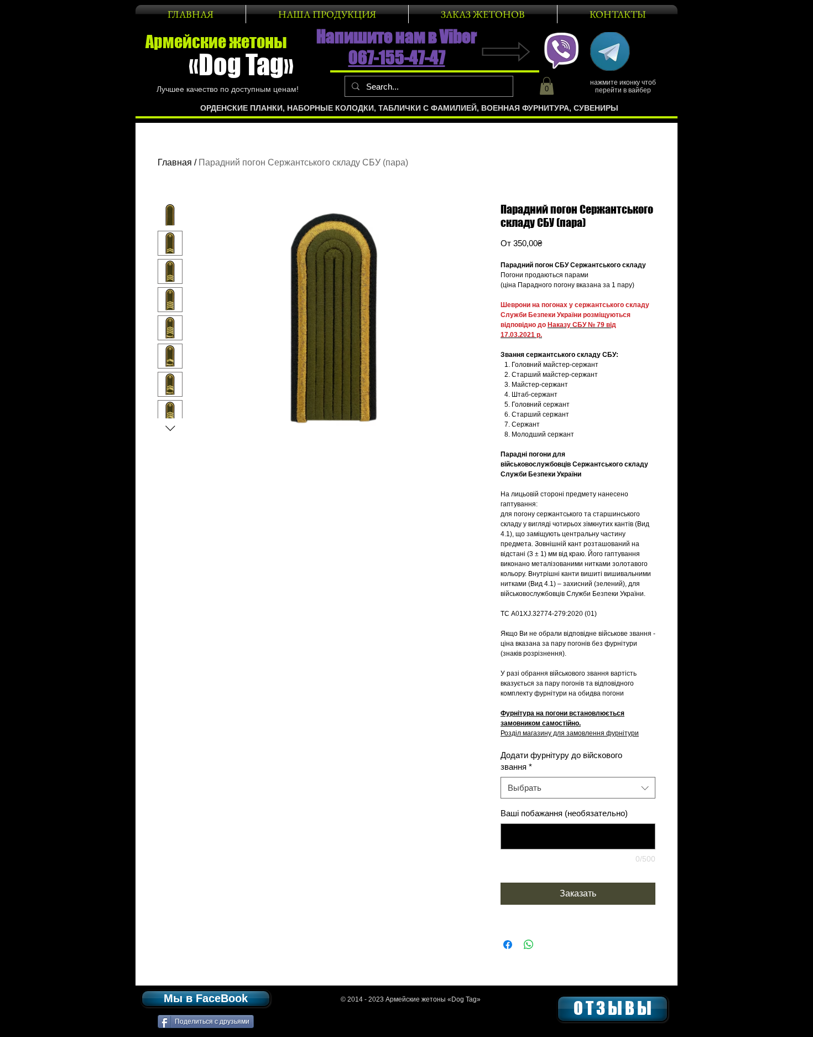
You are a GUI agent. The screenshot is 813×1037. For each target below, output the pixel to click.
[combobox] (578, 788)
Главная (175, 162)
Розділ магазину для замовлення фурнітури (570, 733)
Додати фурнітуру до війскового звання (561, 760)
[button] (546, 86)
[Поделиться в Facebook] (507, 944)
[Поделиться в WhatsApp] (528, 944)
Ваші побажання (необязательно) (564, 813)
